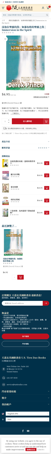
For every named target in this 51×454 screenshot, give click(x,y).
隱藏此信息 (31, 449)
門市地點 (25, 344)
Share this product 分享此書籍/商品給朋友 (30, 133)
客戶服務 (25, 336)
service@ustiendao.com (17, 384)
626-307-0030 (12, 378)
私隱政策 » (41, 449)
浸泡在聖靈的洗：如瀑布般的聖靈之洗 (13, 260)
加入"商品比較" (7, 133)
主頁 (3, 20)
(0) (13, 32)
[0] (48, 7)
